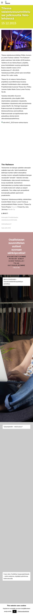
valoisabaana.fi (6, 224)
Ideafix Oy (11, 209)
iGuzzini (14, 207)
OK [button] (14, 611)
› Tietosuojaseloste (23, 611)
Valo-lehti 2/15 (6, 228)
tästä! (16, 267)
